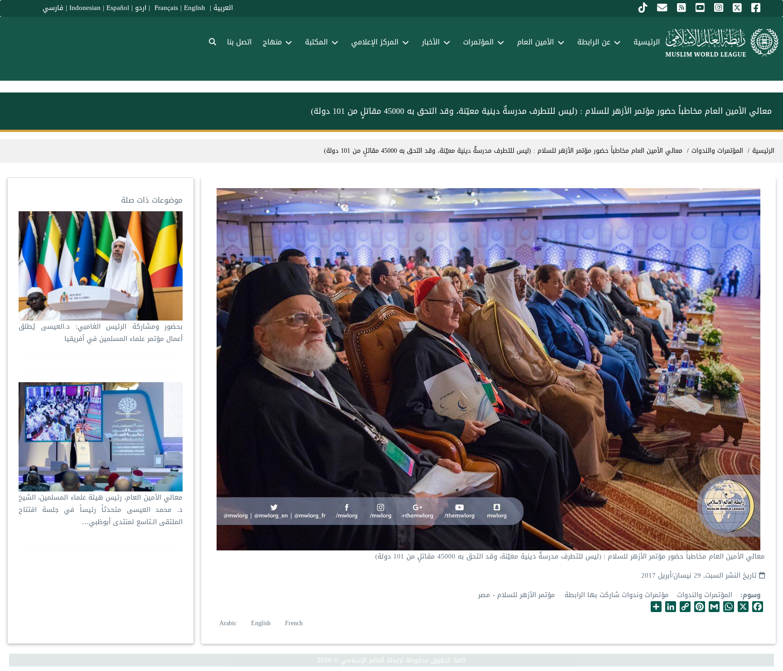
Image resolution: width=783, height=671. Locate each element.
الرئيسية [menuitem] (646, 42)
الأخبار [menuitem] (431, 42)
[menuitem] (212, 42)
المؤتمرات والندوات (704, 594)
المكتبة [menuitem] (316, 42)
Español (117, 7)
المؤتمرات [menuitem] (478, 42)
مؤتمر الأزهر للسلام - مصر (516, 594)
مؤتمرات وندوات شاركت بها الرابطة (617, 594)
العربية (223, 7)
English (261, 623)
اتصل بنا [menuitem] (239, 42)
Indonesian (85, 7)
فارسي (53, 7)
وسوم (751, 595)
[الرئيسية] (722, 42)
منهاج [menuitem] (272, 42)
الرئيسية (763, 151)
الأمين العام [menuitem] (535, 42)
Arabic (228, 623)
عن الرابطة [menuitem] (593, 42)
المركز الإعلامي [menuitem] (375, 42)
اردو (140, 7)
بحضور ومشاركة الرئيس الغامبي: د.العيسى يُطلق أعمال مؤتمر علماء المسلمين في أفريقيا (101, 332)
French (294, 623)
